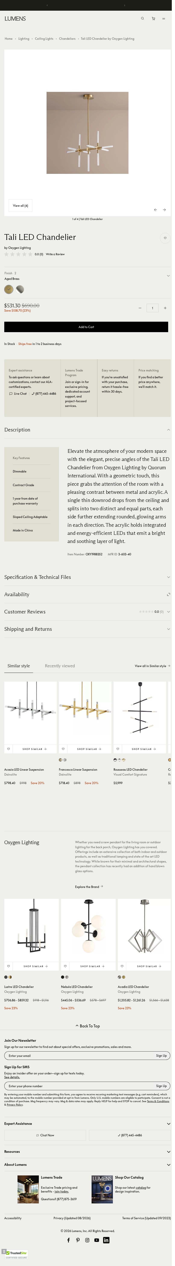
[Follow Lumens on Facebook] (68, 1240)
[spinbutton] (153, 308)
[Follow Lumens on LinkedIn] (106, 1240)
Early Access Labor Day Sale (86, 5)
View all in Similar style (150, 666)
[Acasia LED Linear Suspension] (30, 708)
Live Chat (20, 393)
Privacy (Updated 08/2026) (72, 1218)
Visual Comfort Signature (130, 774)
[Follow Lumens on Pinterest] (78, 1240)
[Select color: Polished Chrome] (64, 759)
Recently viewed (60, 665)
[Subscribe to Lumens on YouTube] (97, 1240)
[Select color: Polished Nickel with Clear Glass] (119, 759)
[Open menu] (163, 18)
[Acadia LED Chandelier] (145, 926)
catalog (141, 1187)
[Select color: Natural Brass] (169, 759)
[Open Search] (142, 18)
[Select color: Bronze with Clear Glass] (115, 759)
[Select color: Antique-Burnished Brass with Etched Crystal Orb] (123, 759)
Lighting (23, 38)
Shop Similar (32, 749)
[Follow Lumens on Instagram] (87, 1240)
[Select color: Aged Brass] (60, 759)
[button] (18, 254)
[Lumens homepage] (15, 19)
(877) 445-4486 (45, 393)
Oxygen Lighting (19, 247)
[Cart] (154, 20)
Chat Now (47, 1135)
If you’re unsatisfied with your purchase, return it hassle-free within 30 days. (115, 384)
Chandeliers (67, 38)
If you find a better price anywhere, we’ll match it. (151, 382)
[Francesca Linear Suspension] (85, 708)
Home (9, 38)
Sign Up (161, 1055)
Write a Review (55, 254)
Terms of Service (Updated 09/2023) (146, 1218)
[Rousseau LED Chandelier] (140, 708)
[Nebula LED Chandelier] (88, 926)
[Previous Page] (156, 210)
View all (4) (20, 205)
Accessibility (13, 1218)
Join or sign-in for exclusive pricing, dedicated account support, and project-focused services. (77, 394)
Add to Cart (86, 327)
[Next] (124, 5)
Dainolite (10, 774)
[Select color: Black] (5, 977)
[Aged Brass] (8, 289)
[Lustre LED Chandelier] (31, 926)
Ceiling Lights (44, 38)
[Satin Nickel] (19, 289)
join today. (62, 1191)
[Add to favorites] (165, 238)
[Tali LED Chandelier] (87, 133)
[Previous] (47, 5)
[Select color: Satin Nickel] (67, 977)
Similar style (18, 665)
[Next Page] (164, 210)
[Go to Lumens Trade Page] (28, 1189)
